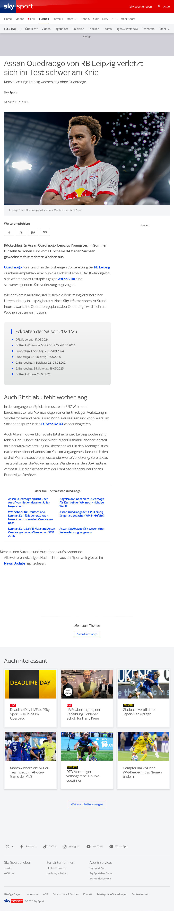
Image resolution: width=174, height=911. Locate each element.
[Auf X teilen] (21, 232)
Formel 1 (58, 19)
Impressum (32, 894)
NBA (105, 19)
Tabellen (93, 29)
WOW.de (9, 873)
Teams (107, 29)
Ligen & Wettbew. (127, 29)
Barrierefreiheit (140, 894)
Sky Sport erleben (140, 6)
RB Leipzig (102, 267)
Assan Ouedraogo (87, 634)
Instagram (74, 846)
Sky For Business (56, 868)
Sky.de (7, 868)
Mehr (163, 29)
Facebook (31, 846)
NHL (114, 19)
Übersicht (31, 29)
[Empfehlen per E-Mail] (45, 232)
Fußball (44, 19)
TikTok (52, 846)
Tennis (85, 19)
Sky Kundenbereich (100, 878)
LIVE (33, 19)
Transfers (148, 29)
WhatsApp (121, 846)
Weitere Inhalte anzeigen (87, 804)
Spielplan (78, 29)
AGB (45, 894)
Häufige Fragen (12, 894)
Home (8, 19)
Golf (96, 19)
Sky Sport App (97, 868)
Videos (19, 19)
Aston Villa (66, 279)
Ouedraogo (13, 267)
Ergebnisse (61, 29)
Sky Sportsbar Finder (101, 873)
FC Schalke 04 (52, 424)
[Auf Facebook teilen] (9, 232)
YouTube (98, 846)
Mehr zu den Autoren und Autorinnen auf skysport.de (41, 552)
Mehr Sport (128, 19)
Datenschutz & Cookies (66, 894)
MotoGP (72, 19)
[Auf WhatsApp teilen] (33, 232)
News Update (14, 563)
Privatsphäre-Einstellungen (112, 894)
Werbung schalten (57, 873)
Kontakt (87, 894)
